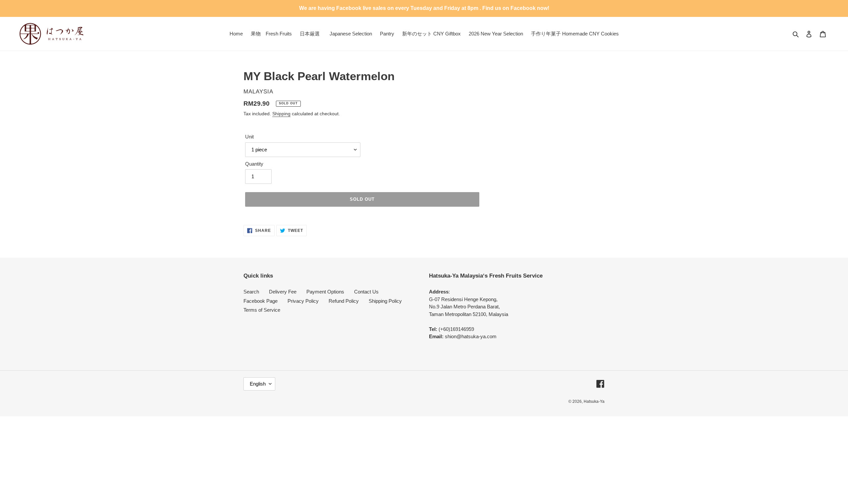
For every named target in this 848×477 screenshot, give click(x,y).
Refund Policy (344, 301)
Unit (249, 136)
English (258, 384)
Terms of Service (261, 310)
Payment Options (325, 291)
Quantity (254, 164)
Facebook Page (260, 301)
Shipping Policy (385, 301)
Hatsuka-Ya (594, 401)
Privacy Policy (303, 301)
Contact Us (366, 291)
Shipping (281, 113)
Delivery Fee (282, 291)
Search (251, 291)
